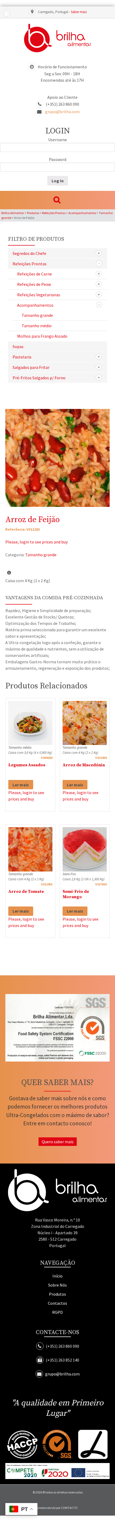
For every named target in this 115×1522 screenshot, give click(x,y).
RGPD (57, 1312)
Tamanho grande (37, 315)
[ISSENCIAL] (57, 38)
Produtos (57, 1294)
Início (57, 1276)
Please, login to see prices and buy (36, 542)
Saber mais (79, 12)
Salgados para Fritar (31, 367)
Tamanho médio (37, 325)
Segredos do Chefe (29, 253)
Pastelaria (22, 357)
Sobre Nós (57, 1285)
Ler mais (21, 784)
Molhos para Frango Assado (42, 336)
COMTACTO (69, 1508)
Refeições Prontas (30, 263)
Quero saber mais (58, 1141)
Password (57, 159)
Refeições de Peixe (34, 284)
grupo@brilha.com (62, 111)
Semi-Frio (69, 874)
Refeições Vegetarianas (38, 294)
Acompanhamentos (35, 305)
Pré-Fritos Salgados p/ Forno (39, 377)
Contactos (57, 1303)
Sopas (18, 346)
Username (57, 139)
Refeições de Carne (34, 274)
